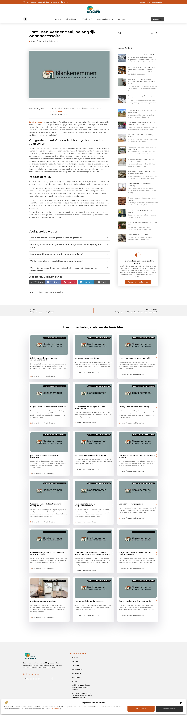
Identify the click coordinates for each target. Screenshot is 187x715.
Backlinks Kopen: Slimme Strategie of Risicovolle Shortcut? (81, 687)
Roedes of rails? (58, 111)
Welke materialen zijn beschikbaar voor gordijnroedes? (69, 261)
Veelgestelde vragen (60, 114)
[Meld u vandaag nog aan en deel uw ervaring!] (138, 254)
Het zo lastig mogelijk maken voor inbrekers (45, 456)
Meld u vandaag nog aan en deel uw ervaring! (138, 262)
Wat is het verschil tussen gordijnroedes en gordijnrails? (69, 238)
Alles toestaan (141, 709)
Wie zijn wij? (87, 19)
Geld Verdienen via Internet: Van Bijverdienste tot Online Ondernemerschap (82, 695)
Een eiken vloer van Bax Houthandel (135, 601)
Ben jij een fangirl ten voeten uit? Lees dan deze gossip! (47, 553)
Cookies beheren (169, 709)
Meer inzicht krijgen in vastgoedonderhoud (85, 505)
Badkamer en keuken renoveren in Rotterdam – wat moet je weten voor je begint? (141, 81)
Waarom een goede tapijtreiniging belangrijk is (45, 505)
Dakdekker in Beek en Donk (138, 235)
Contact (121, 19)
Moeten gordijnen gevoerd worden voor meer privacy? (69, 254)
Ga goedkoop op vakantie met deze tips (48, 407)
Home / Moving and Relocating (44, 41)
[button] (182, 703)
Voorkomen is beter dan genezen (89, 601)
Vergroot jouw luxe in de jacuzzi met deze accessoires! (135, 553)
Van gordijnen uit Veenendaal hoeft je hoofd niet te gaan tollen (77, 108)
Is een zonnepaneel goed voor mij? (134, 358)
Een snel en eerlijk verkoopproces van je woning (137, 456)
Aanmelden (76, 677)
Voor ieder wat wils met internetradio (91, 455)
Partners (57, 19)
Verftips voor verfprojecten (131, 504)
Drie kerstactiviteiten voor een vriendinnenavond (43, 359)
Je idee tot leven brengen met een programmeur (90, 408)
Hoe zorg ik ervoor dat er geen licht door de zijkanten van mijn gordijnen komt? (69, 245)
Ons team (75, 665)
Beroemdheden (77, 669)
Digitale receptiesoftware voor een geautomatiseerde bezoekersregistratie (92, 553)
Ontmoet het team (105, 19)
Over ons (75, 661)
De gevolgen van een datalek (88, 358)
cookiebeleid (56, 708)
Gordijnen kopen (36, 122)
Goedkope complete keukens (43, 601)
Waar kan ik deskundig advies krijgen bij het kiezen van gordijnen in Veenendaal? (69, 269)
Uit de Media (71, 19)
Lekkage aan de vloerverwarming (134, 407)
